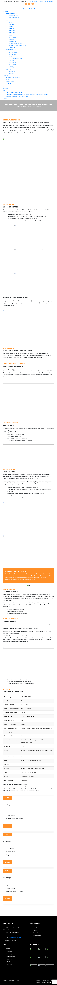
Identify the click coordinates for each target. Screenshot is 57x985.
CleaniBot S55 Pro (17, 58)
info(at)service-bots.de (46, 1)
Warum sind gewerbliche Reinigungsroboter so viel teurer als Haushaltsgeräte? (27, 94)
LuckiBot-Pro (12, 41)
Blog (4, 90)
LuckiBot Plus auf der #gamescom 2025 (17, 96)
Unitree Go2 (12, 71)
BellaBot (11, 26)
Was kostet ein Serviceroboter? (14, 92)
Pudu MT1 (11, 68)
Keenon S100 (12, 38)
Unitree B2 (11, 73)
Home (24, 106)
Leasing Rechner (37, 935)
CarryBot (11, 24)
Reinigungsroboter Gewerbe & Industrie (16, 83)
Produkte (5, 11)
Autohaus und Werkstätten (13, 77)
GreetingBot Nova (14, 17)
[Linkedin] (32, 4)
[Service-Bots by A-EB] (28, 8)
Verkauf (8, 948)
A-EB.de (5, 98)
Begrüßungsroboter (11, 13)
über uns (5, 88)
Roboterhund (9, 70)
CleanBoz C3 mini (13, 55)
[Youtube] (29, 4)
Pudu (33, 106)
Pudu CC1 (11, 66)
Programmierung (10, 956)
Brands (29, 106)
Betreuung (9, 959)
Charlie (11, 23)
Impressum (37, 980)
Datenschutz (45, 980)
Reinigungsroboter (11, 49)
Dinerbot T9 (12, 32)
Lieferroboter (9, 21)
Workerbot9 (12, 47)
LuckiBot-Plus (12, 19)
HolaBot (11, 36)
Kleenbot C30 (12, 62)
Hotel (7, 79)
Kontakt (35, 930)
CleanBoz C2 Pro (13, 53)
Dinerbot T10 (12, 34)
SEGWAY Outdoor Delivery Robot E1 (18, 45)
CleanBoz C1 (12, 51)
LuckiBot (11, 39)
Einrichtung (9, 954)
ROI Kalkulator (36, 933)
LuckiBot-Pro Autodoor (15, 43)
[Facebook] (26, 4)
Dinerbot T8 (12, 30)
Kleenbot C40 (13, 64)
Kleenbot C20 (12, 60)
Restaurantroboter (11, 85)
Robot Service (10, 964)
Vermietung (6, 87)
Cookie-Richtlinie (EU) (48, 982)
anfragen (7, 825)
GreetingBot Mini (13, 15)
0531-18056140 (33, 1)
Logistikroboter (10, 81)
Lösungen (5, 75)
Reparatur (8, 961)
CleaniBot (11, 56)
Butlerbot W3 (12, 28)
